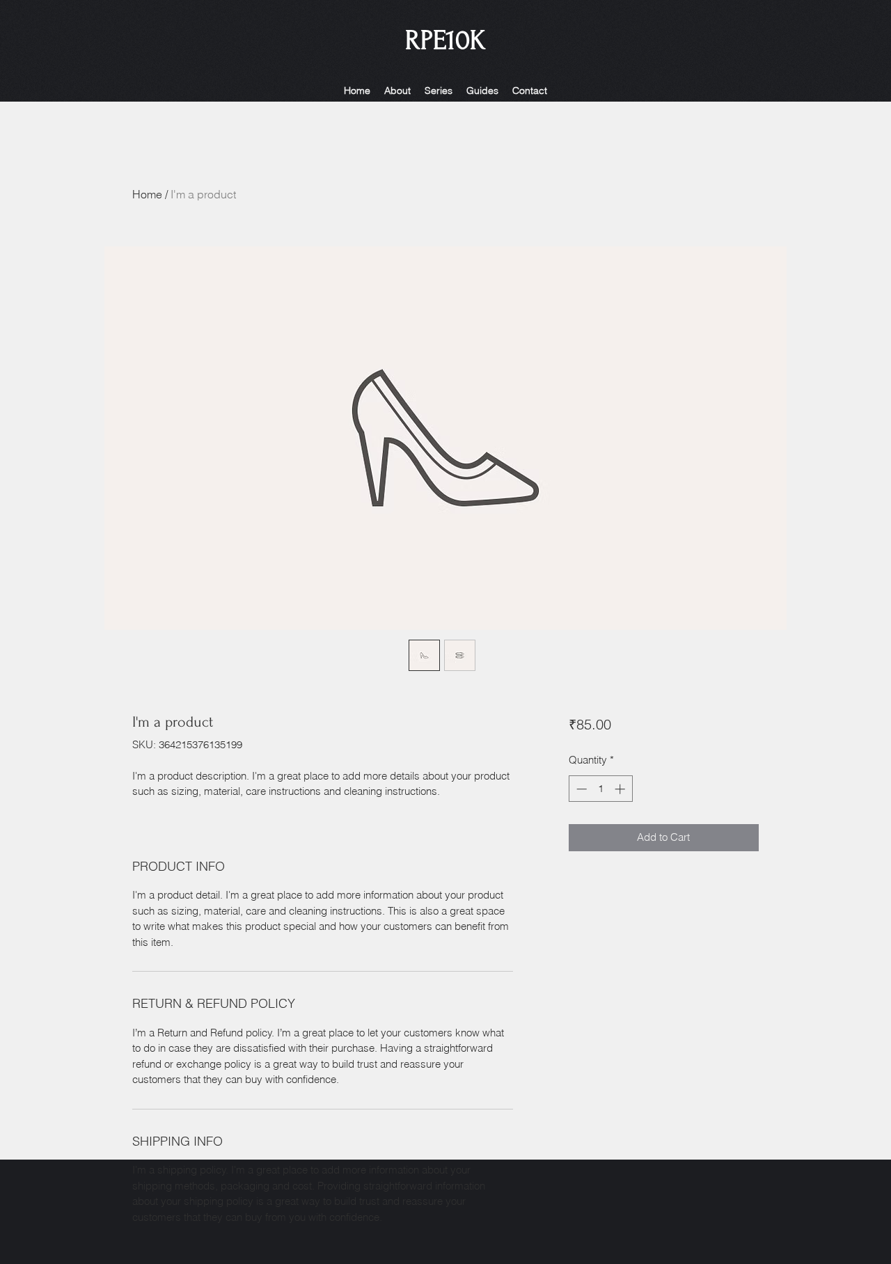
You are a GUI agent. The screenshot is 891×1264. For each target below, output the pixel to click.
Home (147, 194)
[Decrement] (580, 789)
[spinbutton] (600, 789)
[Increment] (621, 789)
